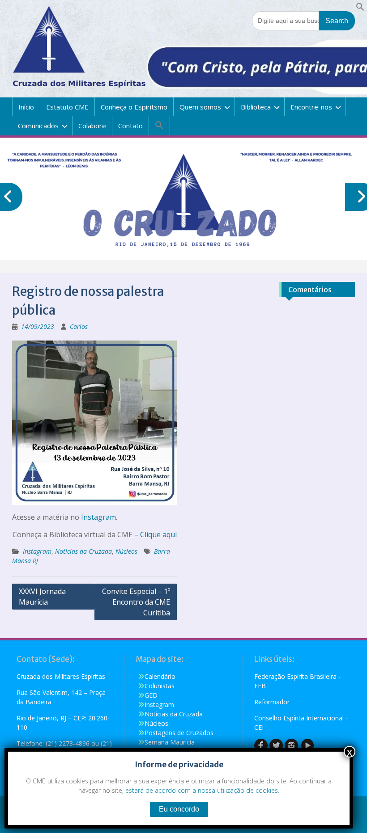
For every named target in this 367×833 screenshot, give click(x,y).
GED (151, 695)
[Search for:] (303, 20)
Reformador (272, 702)
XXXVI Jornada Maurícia (42, 596)
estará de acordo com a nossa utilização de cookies (201, 790)
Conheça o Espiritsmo (134, 106)
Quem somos (200, 106)
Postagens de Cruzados (179, 732)
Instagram (98, 517)
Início (26, 106)
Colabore (92, 125)
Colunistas (160, 686)
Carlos (79, 326)
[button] (360, 8)
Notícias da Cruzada (83, 551)
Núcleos (126, 551)
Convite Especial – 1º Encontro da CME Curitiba (136, 602)
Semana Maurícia (170, 742)
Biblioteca (256, 106)
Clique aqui (158, 534)
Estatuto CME (67, 106)
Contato (130, 125)
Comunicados (38, 125)
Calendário (160, 676)
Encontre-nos (311, 106)
